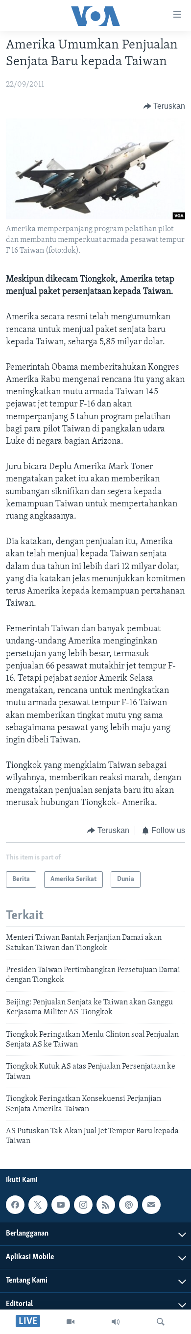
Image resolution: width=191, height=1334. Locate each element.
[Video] (70, 1322)
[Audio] (115, 1322)
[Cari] (160, 1322)
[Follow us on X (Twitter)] (37, 1204)
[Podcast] (128, 1204)
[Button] (164, 106)
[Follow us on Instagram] (83, 1204)
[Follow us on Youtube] (60, 1204)
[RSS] (105, 1204)
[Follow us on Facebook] (15, 1204)
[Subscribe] (151, 1204)
